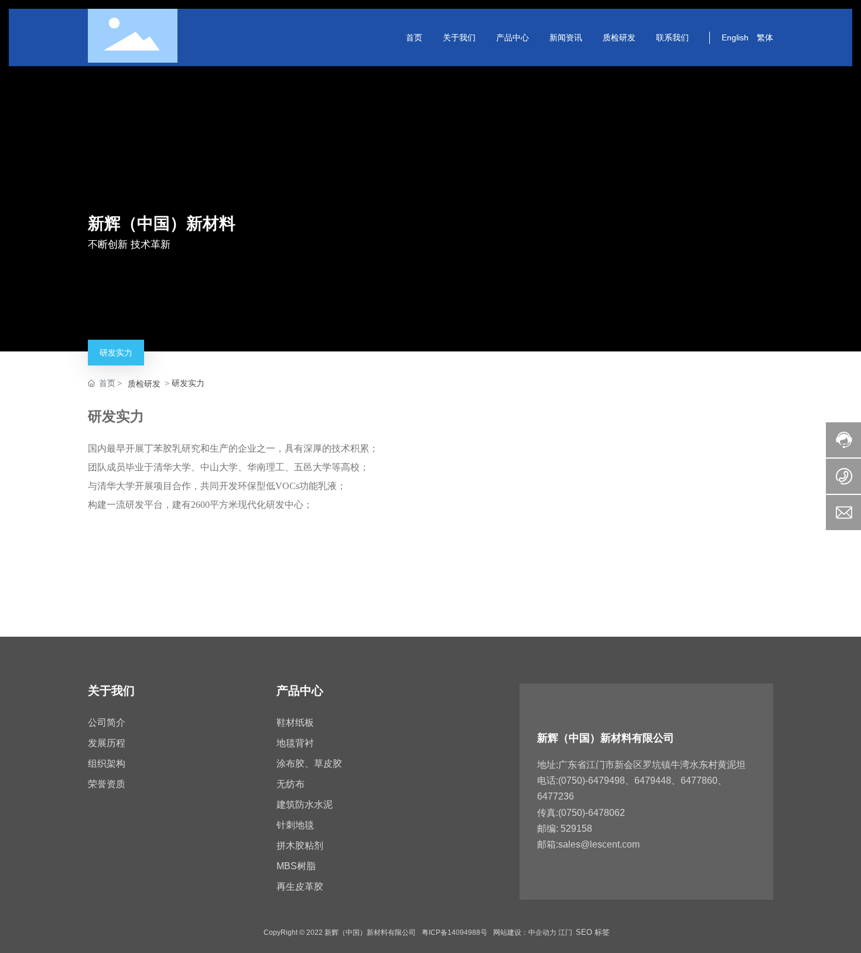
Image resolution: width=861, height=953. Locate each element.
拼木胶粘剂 (299, 845)
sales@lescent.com (599, 844)
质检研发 (619, 37)
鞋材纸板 (295, 722)
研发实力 (116, 352)
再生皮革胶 (299, 886)
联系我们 (672, 37)
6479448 (652, 780)
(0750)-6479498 (591, 780)
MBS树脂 (296, 866)
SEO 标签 (593, 932)
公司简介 (106, 722)
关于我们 (459, 37)
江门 (565, 932)
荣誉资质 (106, 784)
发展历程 (106, 743)
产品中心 (512, 37)
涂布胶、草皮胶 (309, 763)
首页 (414, 37)
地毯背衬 (295, 743)
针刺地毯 (295, 825)
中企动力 (542, 932)
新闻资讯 (565, 37)
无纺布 (290, 784)
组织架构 (106, 763)
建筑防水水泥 (304, 804)
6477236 (555, 796)
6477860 (699, 780)
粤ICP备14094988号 (454, 932)
